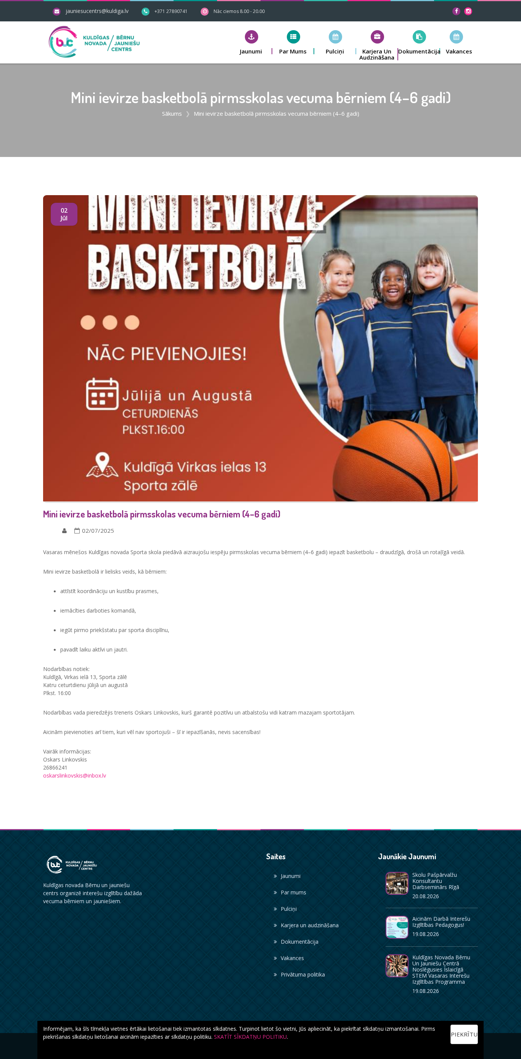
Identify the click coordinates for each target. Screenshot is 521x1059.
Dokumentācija (299, 941)
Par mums (293, 892)
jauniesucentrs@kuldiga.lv (97, 11)
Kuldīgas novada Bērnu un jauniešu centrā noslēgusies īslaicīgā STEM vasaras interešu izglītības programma (441, 969)
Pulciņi (289, 908)
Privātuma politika (303, 974)
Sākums (172, 113)
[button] (251, 42)
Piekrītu (464, 1034)
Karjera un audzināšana (310, 925)
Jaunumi (291, 876)
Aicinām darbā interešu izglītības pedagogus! (441, 921)
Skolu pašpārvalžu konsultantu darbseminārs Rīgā (435, 881)
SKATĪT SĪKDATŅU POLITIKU (250, 1036)
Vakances (292, 958)
